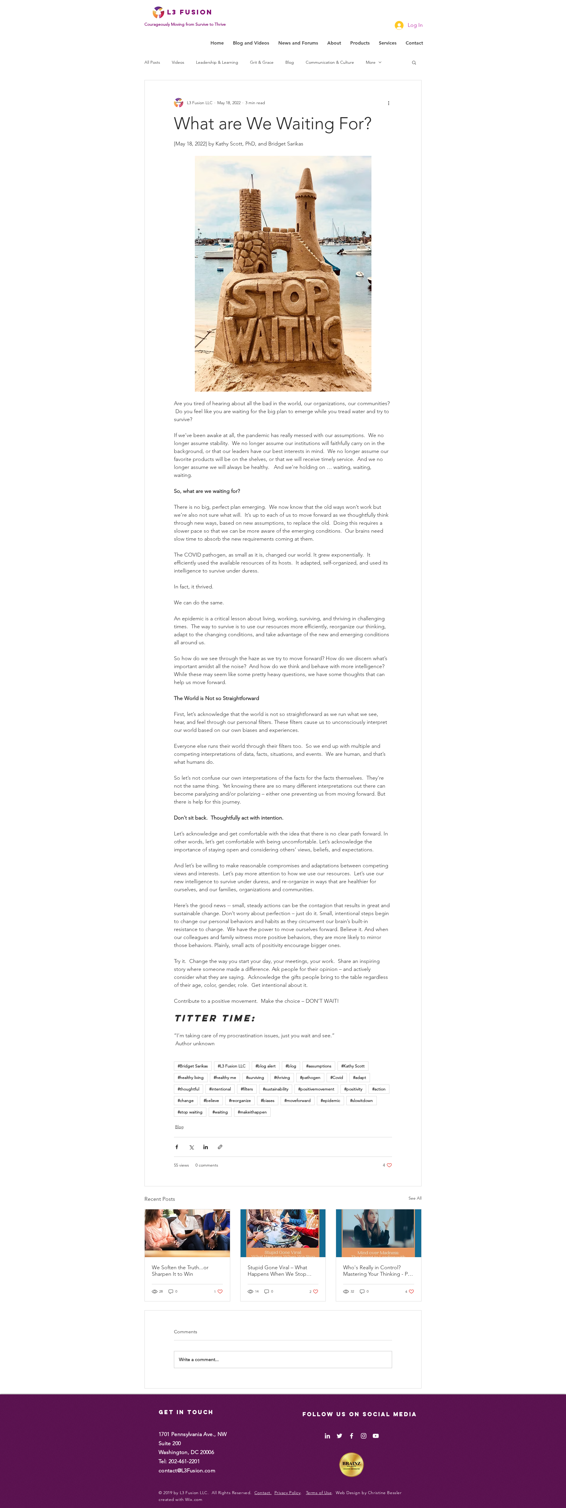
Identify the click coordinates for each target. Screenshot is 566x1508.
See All (415, 1198)
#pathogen (310, 1077)
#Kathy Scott (353, 1066)
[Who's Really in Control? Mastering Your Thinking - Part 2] (378, 1233)
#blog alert (266, 1066)
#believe (211, 1100)
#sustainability (275, 1089)
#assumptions (318, 1066)
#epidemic (330, 1100)
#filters (247, 1089)
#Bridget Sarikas (193, 1066)
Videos (178, 62)
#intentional (220, 1089)
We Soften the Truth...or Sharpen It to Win (180, 1270)
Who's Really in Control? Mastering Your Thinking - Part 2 (378, 1270)
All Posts (152, 62)
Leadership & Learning (217, 62)
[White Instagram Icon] (363, 1436)
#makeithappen (252, 1112)
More (371, 62)
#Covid (336, 1077)
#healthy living (191, 1077)
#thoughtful (188, 1089)
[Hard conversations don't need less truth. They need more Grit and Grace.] (187, 1233)
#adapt (359, 1077)
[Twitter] (339, 1436)
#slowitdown (361, 1100)
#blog (291, 1066)
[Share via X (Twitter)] (191, 1147)
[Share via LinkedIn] (205, 1147)
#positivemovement (316, 1089)
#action (379, 1089)
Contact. (263, 1492)
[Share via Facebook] (177, 1147)
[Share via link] (220, 1147)
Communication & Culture (330, 62)
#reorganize (240, 1100)
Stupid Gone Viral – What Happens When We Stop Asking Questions (277, 1270)
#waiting (220, 1112)
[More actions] (388, 102)
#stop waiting (190, 1112)
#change (186, 1100)
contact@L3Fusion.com (187, 1470)
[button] (414, 62)
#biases (267, 1100)
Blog (289, 62)
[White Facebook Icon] (351, 1436)
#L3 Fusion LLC (232, 1066)
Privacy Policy (287, 1492)
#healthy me (225, 1077)
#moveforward (297, 1100)
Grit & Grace (262, 62)
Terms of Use (319, 1492)
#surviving (255, 1077)
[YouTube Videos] (375, 1436)
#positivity (353, 1089)
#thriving (282, 1077)
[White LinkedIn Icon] (327, 1436)
